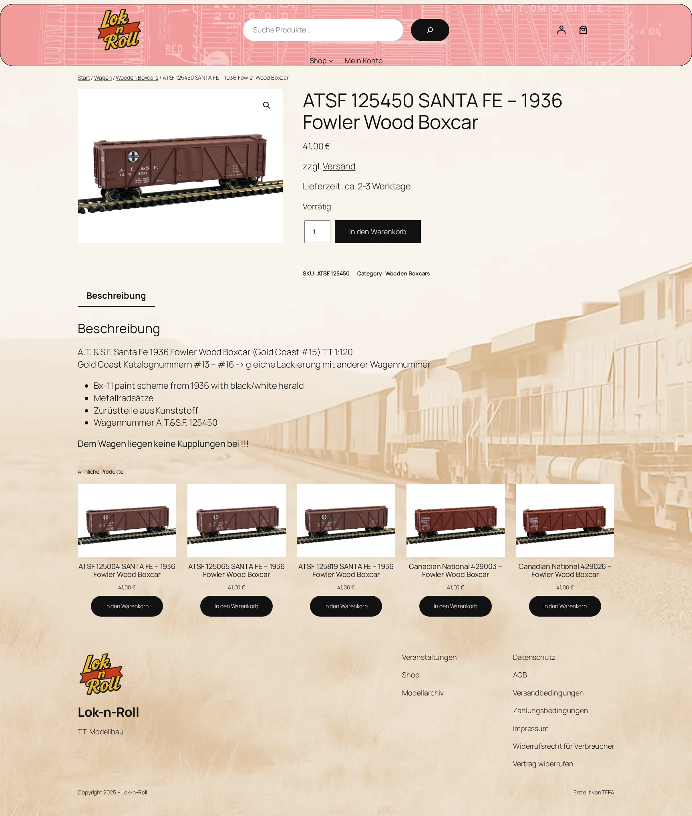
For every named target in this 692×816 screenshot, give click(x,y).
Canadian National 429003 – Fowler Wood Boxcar (455, 570)
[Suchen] (430, 30)
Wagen (103, 77)
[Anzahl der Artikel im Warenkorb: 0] (583, 30)
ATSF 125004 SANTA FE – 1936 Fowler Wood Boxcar (126, 570)
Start (84, 77)
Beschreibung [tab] (116, 295)
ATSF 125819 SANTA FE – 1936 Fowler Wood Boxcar (345, 570)
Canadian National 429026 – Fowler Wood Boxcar (565, 570)
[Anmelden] (561, 30)
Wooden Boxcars (137, 77)
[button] (267, 105)
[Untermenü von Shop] (331, 60)
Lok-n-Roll (108, 712)
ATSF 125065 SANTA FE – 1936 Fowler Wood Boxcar (236, 570)
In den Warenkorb (377, 231)
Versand (339, 166)
